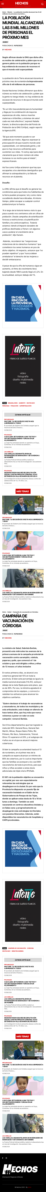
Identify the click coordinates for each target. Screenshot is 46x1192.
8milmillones (13, 403)
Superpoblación (25, 406)
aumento (22, 403)
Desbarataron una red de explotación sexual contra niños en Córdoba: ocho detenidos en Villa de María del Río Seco (20, 474)
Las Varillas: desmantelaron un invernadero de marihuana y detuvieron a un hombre (22, 455)
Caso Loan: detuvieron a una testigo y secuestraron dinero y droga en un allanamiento (20, 438)
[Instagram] (6, 1158)
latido (29, 1187)
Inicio (4, 12)
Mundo (9, 12)
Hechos (8, 50)
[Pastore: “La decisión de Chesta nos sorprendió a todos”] (23, 505)
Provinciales (9, 419)
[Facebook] (2, 1158)
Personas (5, 406)
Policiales (8, 435)
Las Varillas (8, 452)
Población (14, 406)
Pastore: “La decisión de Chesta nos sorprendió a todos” (19, 422)
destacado (31, 403)
